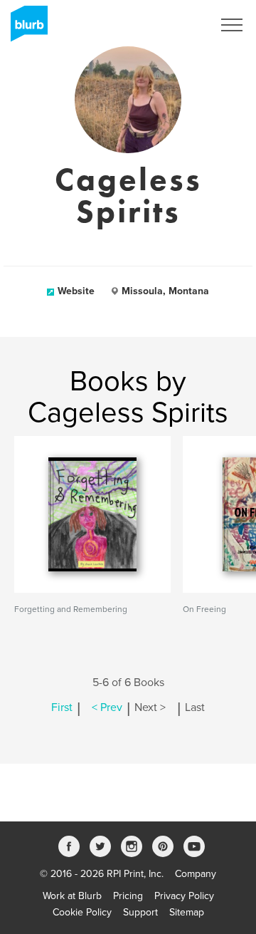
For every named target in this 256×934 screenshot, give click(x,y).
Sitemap (186, 912)
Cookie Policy (82, 912)
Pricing (128, 896)
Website (76, 291)
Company (195, 874)
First (62, 707)
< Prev (107, 707)
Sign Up (176, 25)
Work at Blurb (72, 896)
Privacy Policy (184, 896)
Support (140, 912)
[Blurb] (24, 28)
